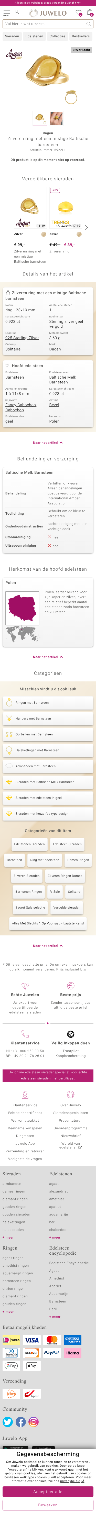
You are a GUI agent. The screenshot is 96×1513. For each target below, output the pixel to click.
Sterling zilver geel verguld (66, 324)
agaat (54, 1183)
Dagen (55, 349)
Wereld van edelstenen (69, 1145)
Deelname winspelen (25, 1128)
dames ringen (14, 1191)
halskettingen (14, 1222)
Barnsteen (14, 377)
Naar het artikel (45, 442)
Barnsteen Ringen (28, 892)
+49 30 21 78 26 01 (28, 1056)
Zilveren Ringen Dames (65, 876)
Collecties (58, 36)
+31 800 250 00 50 (28, 1051)
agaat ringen (13, 1258)
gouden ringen (15, 1207)
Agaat (54, 1270)
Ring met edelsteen (44, 860)
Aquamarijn (59, 1293)
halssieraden (13, 1230)
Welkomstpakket (25, 1120)
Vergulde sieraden (66, 907)
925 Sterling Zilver (22, 338)
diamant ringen (15, 1199)
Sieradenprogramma (71, 1128)
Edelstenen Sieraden (29, 844)
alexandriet (58, 1191)
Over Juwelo (70, 1105)
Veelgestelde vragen (25, 1159)
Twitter (8, 1422)
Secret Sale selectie (30, 907)
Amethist (57, 1278)
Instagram (33, 1422)
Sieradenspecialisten (70, 1113)
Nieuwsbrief (71, 1136)
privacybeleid (70, 1481)
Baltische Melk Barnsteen (62, 380)
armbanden (12, 1183)
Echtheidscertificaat (25, 1113)
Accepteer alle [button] (47, 1492)
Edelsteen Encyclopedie (69, 1263)
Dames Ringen (78, 860)
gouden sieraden (16, 1214)
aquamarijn (58, 1214)
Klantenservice (25, 1105)
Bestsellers (81, 36)
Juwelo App (25, 1143)
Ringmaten (25, 1136)
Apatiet (55, 1286)
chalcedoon (59, 1230)
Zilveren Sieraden (27, 876)
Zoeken (89, 24)
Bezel (54, 405)
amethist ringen (16, 1265)
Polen (54, 421)
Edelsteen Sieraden (67, 844)
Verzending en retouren (25, 1151)
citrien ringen (14, 1288)
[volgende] (85, 227)
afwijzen (43, 1473)
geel (9, 421)
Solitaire (12, 349)
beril (53, 1222)
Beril (53, 1309)
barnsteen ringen (17, 1281)
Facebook (21, 1422)
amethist (56, 1199)
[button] (6, 12)
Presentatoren (70, 1120)
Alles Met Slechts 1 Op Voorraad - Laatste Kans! (48, 923)
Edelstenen (34, 36)
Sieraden (12, 36)
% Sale (55, 892)
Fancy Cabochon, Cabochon (21, 407)
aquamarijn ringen (18, 1273)
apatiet (55, 1207)
